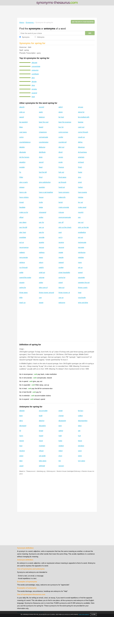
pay (79, 217)
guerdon (42, 187)
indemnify (62, 197)
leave (80, 440)
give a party (23, 182)
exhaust (81, 162)
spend (80, 272)
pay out (80, 222)
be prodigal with (83, 117)
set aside (42, 455)
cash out (81, 127)
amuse (80, 107)
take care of (43, 287)
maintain (42, 445)
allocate (34, 62)
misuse (61, 212)
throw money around (46, 292)
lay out (80, 202)
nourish (80, 212)
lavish (61, 202)
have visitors (24, 197)
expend (34, 93)
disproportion (82, 420)
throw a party (83, 287)
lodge (41, 207)
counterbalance (25, 142)
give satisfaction (45, 182)
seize (21, 455)
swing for (22, 287)
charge (61, 415)
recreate (81, 247)
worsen (61, 465)
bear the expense (65, 122)
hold (60, 435)
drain (41, 157)
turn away (81, 460)
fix (20, 172)
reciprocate (82, 242)
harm (21, 435)
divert (61, 152)
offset (21, 217)
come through (83, 132)
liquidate (22, 207)
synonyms (35, 28)
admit (61, 107)
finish (80, 167)
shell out (42, 272)
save (80, 450)
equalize (22, 162)
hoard (41, 435)
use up (61, 297)
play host (22, 232)
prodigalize (82, 232)
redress (42, 252)
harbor (80, 187)
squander (81, 277)
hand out (62, 187)
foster (80, 172)
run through (23, 267)
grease (21, 187)
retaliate (81, 257)
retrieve (22, 262)
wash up (22, 302)
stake (41, 282)
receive (61, 242)
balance (42, 117)
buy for (61, 127)
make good (82, 207)
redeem (22, 252)
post (60, 232)
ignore (21, 440)
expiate (22, 167)
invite (41, 202)
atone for (81, 112)
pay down (22, 222)
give (79, 177)
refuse (41, 450)
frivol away (62, 177)
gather (61, 430)
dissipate (22, 152)
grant (80, 182)
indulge (80, 197)
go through (62, 182)
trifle (20, 297)
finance (61, 167)
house (41, 197)
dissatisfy (42, 425)
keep (60, 440)
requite (61, 257)
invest (21, 202)
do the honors (24, 157)
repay (41, 257)
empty (61, 157)
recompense (23, 247)
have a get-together (46, 192)
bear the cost (43, 122)
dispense (81, 147)
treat (79, 292)
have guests (82, 192)
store (80, 455)
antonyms (49, 28)
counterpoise (43, 142)
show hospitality (64, 272)
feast (41, 167)
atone (61, 112)
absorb (21, 107)
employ (34, 89)
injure (41, 440)
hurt (79, 435)
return (41, 262)
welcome (62, 302)
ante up (22, 112)
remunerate (23, 257)
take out (61, 287)
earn (60, 425)
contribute (35, 74)
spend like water (25, 277)
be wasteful (23, 122)
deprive (41, 420)
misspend (42, 212)
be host (61, 117)
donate (34, 81)
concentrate (36, 66)
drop (33, 85)
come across (63, 132)
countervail (62, 142)
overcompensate (65, 217)
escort (41, 162)
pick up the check (65, 227)
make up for (23, 212)
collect (80, 415)
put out (80, 237)
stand (61, 282)
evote (61, 162)
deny (21, 420)
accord (41, 107)
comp (21, 137)
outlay (41, 217)
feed (33, 96)
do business (82, 152)
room (80, 262)
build (40, 415)
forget (41, 430)
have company (64, 192)
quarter (41, 242)
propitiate (22, 237)
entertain (81, 157)
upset (21, 465)
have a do (22, 192)
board (41, 127)
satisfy (41, 267)
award (21, 117)
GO (90, 33)
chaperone (43, 132)
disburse (42, 147)
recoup (41, 247)
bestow (80, 122)
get (79, 430)
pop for (41, 232)
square (21, 282)
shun (60, 455)
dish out (61, 147)
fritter (21, 177)
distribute (42, 152)
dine (33, 77)
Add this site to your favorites (83, 22)
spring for (62, 277)
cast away (23, 132)
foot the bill (43, 172)
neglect (61, 445)
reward (61, 262)
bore (21, 415)
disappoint (62, 420)
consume (35, 70)
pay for (41, 222)
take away (42, 460)
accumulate (43, 410)
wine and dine (83, 302)
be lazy (80, 410)
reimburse (81, 252)
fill (20, 430)
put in (60, 237)
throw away (23, 292)
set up (80, 267)
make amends (64, 207)
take (20, 460)
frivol (40, 177)
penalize (81, 445)
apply (41, 112)
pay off (61, 222)
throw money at (64, 292)
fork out (61, 172)
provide (41, 237)
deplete (22, 147)
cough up (81, 137)
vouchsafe (82, 297)
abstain (22, 410)
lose (20, 445)
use (40, 297)
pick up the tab (83, 227)
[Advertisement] (57, 12)
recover (61, 247)
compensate (43, 137)
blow (21, 127)
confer (61, 137)
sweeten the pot (84, 282)
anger (61, 410)
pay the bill (23, 227)
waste (41, 302)
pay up (41, 227)
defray (80, 142)
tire (60, 460)
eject (79, 425)
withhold (42, 465)
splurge (41, 277)
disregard (22, 425)
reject (61, 450)
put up (21, 242)
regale (61, 252)
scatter (61, 267)
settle (21, 272)
